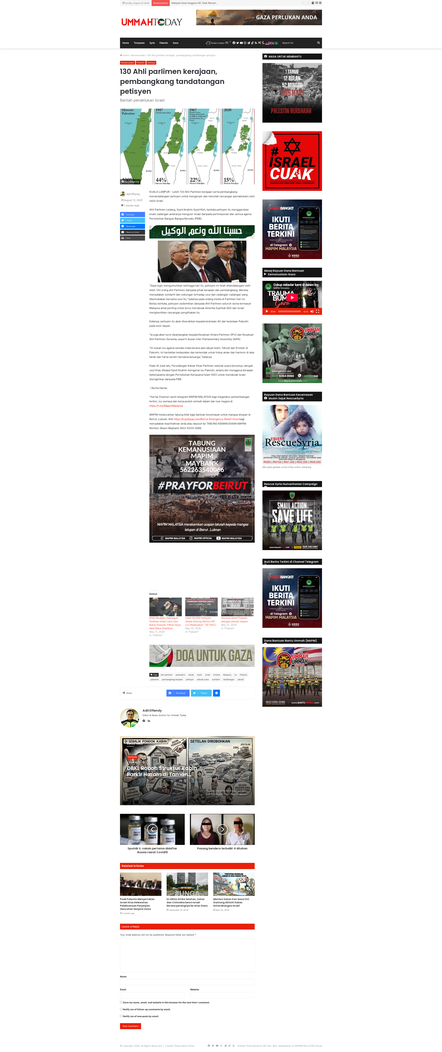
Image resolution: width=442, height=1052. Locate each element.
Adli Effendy (133, 194)
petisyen (190, 679)
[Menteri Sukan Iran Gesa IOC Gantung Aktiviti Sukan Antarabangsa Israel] (234, 884)
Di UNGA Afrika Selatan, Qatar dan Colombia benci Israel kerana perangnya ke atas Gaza (187, 902)
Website (194, 989)
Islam (199, 675)
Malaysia (227, 675)
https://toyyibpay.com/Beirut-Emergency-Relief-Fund (206, 419)
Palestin (164, 42)
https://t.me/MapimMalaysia (166, 405)
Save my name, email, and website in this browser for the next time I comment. (166, 1002)
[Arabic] (276, 42)
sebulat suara (203, 679)
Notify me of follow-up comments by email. (147, 1009)
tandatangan (228, 679)
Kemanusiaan (138, 55)
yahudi (241, 679)
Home (125, 42)
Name (123, 976)
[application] (292, 298)
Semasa (151, 62)
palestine (155, 679)
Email (123, 989)
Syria (152, 42)
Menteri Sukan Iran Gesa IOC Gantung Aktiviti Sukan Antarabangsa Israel (231, 902)
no (235, 675)
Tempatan (139, 42)
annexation (180, 675)
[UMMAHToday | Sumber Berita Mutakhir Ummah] (152, 22)
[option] (187, 770)
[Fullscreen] (317, 311)
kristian (216, 675)
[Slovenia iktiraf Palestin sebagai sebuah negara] (237, 607)
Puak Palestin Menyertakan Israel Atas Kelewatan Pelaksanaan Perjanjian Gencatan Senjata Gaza (137, 904)
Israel (207, 675)
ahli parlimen (166, 675)
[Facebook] (145, 721)
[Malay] (267, 42)
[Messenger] (216, 693)
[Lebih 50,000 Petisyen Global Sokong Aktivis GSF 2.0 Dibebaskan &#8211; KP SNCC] (201, 607)
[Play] (267, 311)
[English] (272, 42)
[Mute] (312, 311)
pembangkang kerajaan (172, 679)
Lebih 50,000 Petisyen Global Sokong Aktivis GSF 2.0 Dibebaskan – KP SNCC (200, 621)
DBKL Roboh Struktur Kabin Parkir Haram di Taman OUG (201, 3)
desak (191, 675)
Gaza (175, 42)
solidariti (216, 679)
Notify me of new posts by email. (141, 1016)
